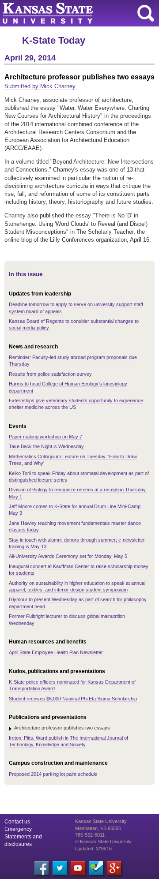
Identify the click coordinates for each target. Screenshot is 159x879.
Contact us (17, 822)
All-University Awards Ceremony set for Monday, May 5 (68, 556)
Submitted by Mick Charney (40, 86)
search (146, 13)
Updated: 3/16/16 (93, 848)
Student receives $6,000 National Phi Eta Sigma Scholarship (73, 698)
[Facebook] (41, 868)
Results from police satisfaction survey (50, 374)
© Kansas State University (103, 841)
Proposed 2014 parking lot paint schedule (53, 774)
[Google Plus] (114, 868)
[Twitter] (60, 868)
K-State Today (53, 40)
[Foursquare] (96, 868)
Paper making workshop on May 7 (45, 436)
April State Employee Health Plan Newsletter (56, 652)
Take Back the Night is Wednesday (46, 446)
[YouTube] (78, 868)
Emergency (18, 829)
